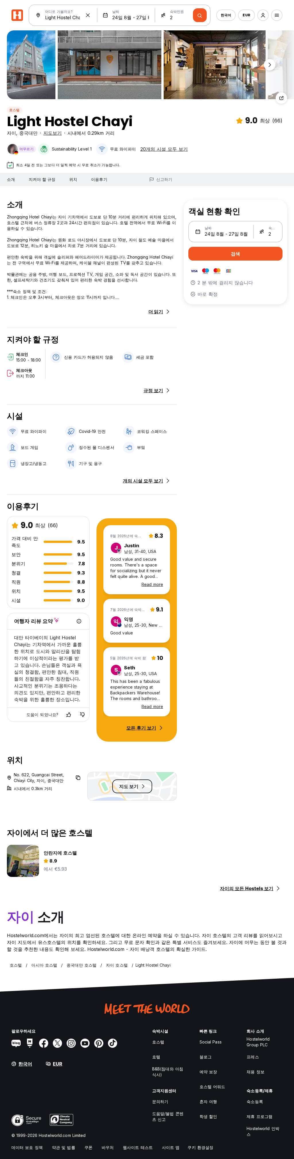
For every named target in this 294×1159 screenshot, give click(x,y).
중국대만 (28, 133)
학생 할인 (208, 1116)
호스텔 (14, 110)
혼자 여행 (208, 1101)
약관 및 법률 (63, 1147)
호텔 (156, 1056)
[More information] (79, 621)
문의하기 (160, 1101)
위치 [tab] (73, 179)
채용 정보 (255, 1071)
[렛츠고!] (200, 15)
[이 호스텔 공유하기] (281, 98)
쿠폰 (88, 1147)
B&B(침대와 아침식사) (167, 1071)
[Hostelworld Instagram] (71, 1043)
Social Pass (211, 1041)
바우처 (108, 1147)
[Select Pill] (263, 15)
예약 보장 (208, 1071)
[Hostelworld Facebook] (43, 1043)
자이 (11, 133)
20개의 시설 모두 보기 (164, 149)
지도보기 (52, 133)
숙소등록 (255, 1101)
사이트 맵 (171, 1147)
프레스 (253, 1056)
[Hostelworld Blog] (16, 1043)
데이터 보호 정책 (27, 1147)
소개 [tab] (11, 179)
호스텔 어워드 (212, 1086)
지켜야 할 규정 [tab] (42, 179)
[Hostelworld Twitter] (57, 1043)
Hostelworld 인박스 (263, 1131)
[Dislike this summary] (82, 714)
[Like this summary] (68, 714)
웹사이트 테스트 (138, 1147)
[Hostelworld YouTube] (85, 1043)
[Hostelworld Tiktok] (112, 1043)
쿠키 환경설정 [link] (200, 1147)
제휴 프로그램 (259, 1116)
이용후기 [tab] (99, 179)
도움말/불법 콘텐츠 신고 (167, 1116)
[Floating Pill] (269, 65)
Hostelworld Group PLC (258, 1042)
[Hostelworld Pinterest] (98, 1043)
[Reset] (88, 15)
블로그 (206, 1056)
